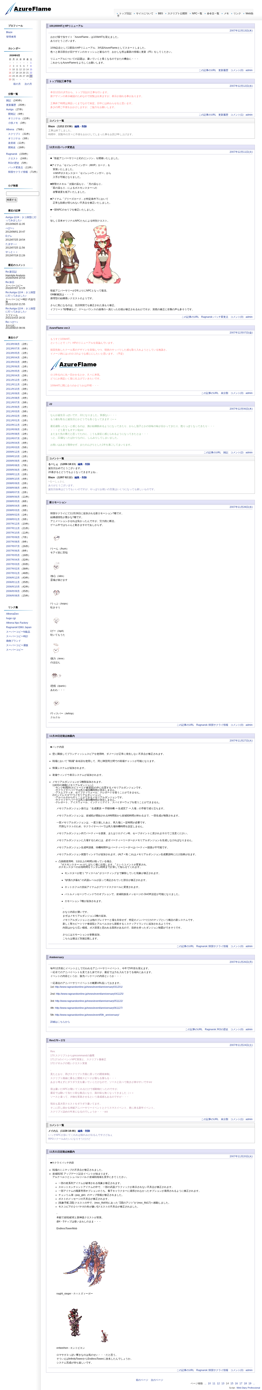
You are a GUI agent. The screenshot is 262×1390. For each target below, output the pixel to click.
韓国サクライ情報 (18, 172)
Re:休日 (10, 282)
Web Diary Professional (248, 1388)
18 (245, 1383)
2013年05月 (13, 353)
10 (209, 1383)
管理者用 (11, 36)
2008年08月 (13, 487)
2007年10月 (13, 532)
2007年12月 (13, 523)
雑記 (225, 452)
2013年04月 (13, 357)
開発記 (12, 114)
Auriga (10, 109)
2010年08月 (13, 433)
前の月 (17, 83)
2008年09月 (13, 483)
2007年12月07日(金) (241, 332)
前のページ (142, 1380)
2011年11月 (13, 384)
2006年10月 (13, 586)
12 (218, 1383)
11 (213, 1383)
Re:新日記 (11, 271)
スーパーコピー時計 (17, 636)
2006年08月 (13, 595)
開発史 (12, 147)
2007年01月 (13, 573)
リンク (237, 13)
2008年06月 (13, 496)
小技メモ (13, 122)
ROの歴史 (13, 163)
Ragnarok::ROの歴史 (216, 1029)
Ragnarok (11, 154)
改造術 (12, 143)
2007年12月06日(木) (241, 408)
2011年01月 (13, 420)
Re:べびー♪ (12, 322)
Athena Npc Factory (17, 622)
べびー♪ (10, 228)
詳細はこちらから (60, 1021)
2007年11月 (13, 528)
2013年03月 (13, 362)
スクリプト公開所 (177, 13)
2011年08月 (13, 398)
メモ (226, 13)
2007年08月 (13, 541)
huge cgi (11, 618)
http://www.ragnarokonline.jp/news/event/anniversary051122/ (89, 1001)
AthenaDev (12, 613)
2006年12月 (13, 577)
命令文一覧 (213, 13)
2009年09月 (13, 460)
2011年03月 (13, 411)
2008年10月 (13, 478)
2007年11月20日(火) (241, 1156)
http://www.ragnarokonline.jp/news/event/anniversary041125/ (89, 993)
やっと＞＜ (12, 252)
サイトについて (144, 13)
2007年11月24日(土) (241, 1045)
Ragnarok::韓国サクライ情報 (212, 724)
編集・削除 (81, 126)
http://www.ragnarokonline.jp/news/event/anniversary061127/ (89, 1008)
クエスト (13, 158)
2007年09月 (13, 537)
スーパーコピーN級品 (18, 631)
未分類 (224, 393)
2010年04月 (13, 442)
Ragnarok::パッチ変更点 (214, 316)
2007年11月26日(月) (241, 962)
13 (222, 1383)
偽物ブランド (13, 640)
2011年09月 (13, 393)
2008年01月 (13, 519)
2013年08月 (13, 344)
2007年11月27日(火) (241, 740)
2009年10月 (13, 456)
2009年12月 (13, 451)
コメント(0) (236, 70)
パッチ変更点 (15, 167)
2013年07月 (13, 348)
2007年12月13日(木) (241, 30)
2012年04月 (13, 375)
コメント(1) (236, 114)
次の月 (28, 83)
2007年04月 (13, 559)
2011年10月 (13, 389)
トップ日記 (125, 13)
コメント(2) (236, 452)
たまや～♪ (11, 244)
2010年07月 (13, 438)
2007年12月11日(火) (241, 151)
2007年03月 (13, 564)
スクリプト (14, 134)
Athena (10, 129)
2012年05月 (13, 371)
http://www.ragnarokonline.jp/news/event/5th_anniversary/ (87, 1014)
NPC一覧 (197, 13)
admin (249, 70)
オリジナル (14, 118)
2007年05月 (13, 555)
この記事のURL (207, 70)
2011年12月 (13, 380)
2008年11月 (13, 474)
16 (236, 1383)
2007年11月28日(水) (241, 507)
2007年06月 (13, 550)
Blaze (9, 32)
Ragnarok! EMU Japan (19, 627)
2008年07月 (13, 492)
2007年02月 (13, 568)
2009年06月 (13, 469)
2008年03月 (13, 510)
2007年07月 (13, 546)
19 (249, 1383)
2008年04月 (13, 505)
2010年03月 (13, 447)
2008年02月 (13, 514)
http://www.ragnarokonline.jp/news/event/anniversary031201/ (89, 986)
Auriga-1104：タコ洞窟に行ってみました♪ (21, 219)
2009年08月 (13, 465)
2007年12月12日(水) (241, 86)
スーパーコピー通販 (17, 645)
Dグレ (9, 236)
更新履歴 (223, 70)
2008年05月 (13, 501)
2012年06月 (13, 366)
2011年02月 (13, 416)
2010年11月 (13, 425)
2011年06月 (13, 407)
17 (240, 1383)
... (205, 1383)
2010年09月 (13, 429)
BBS (160, 13)
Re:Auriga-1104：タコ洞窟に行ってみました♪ (20, 294)
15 (231, 1383)
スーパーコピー (14, 649)
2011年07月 (13, 402)
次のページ (157, 1380)
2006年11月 (13, 582)
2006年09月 (13, 591)
